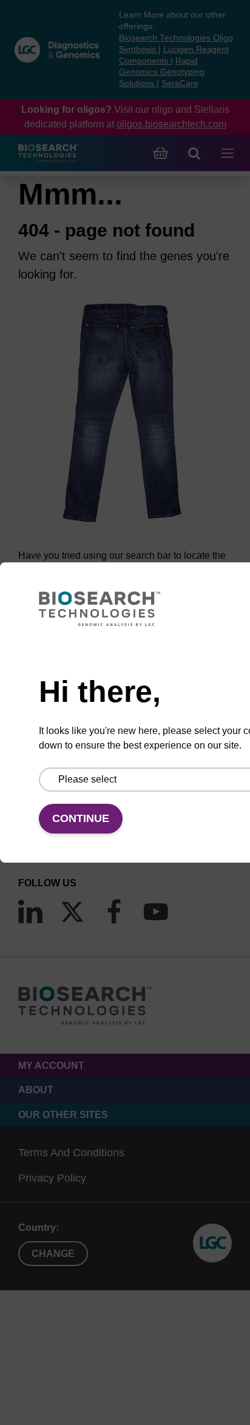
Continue (80, 818)
